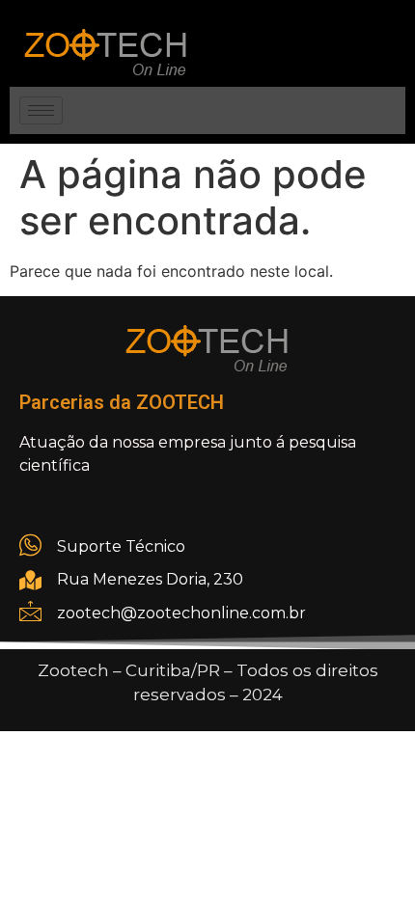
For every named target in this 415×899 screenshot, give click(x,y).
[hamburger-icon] (41, 110)
